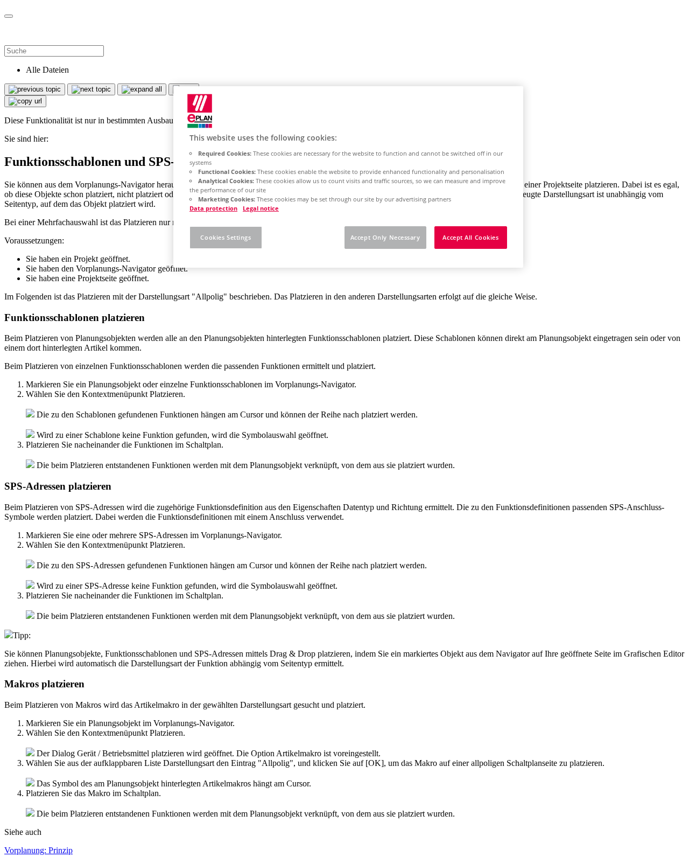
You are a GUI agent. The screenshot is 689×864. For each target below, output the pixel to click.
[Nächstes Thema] (91, 89)
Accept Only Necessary (385, 237)
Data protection (213, 208)
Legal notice (261, 208)
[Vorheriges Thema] (34, 89)
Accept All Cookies (470, 237)
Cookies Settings (225, 237)
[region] (348, 177)
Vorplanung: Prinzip (38, 850)
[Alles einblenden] (141, 89)
